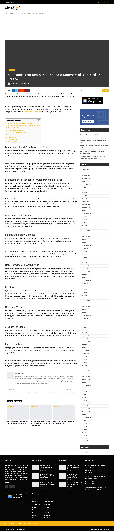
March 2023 (85, 263)
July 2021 (84, 321)
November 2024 (86, 207)
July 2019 (84, 388)
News (34, 515)
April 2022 (84, 295)
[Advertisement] (57, 27)
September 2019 (86, 385)
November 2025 (86, 178)
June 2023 (84, 254)
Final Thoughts (12, 142)
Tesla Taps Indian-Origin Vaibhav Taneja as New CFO (47, 484)
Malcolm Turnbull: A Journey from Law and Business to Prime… (73, 467)
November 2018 (86, 411)
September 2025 (86, 184)
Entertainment (48, 504)
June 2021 (84, 324)
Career (46, 499)
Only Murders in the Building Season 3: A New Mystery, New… (47, 475)
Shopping (47, 515)
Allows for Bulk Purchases (16, 128)
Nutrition (10, 135)
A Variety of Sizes (13, 139)
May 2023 (84, 257)
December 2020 (86, 341)
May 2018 (84, 429)
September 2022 (86, 280)
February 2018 (86, 438)
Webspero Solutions (104, 529)
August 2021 (85, 318)
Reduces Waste (12, 137)
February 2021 (86, 336)
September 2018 (86, 417)
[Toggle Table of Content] (38, 120)
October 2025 (85, 181)
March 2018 (85, 435)
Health (46, 510)
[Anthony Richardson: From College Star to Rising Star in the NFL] (62, 476)
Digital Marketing (49, 501)
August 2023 (85, 248)
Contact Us (32, 523)
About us (13, 523)
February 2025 (86, 201)
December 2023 (86, 236)
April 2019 (84, 397)
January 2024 (85, 233)
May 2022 (84, 292)
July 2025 (84, 187)
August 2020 (85, 353)
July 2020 (84, 356)
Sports (34, 510)
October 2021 (85, 312)
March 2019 (85, 400)
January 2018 (85, 441)
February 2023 (86, 266)
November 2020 (86, 344)
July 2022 (84, 286)
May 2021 (84, 327)
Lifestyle (46, 512)
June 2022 (84, 289)
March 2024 (85, 228)
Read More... (8, 482)
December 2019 (86, 376)
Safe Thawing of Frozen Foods (17, 132)
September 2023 (86, 245)
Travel (46, 518)
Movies (34, 507)
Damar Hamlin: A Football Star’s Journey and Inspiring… (74, 484)
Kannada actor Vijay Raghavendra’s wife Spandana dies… (46, 467)
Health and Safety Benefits (16, 130)
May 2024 (84, 222)
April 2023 (84, 260)
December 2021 (86, 306)
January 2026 (85, 172)
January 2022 (85, 303)
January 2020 (85, 373)
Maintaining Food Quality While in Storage (20, 123)
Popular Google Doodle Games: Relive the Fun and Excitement (34, 2)
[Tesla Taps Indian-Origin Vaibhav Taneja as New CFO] (35, 484)
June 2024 (84, 219)
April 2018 (84, 432)
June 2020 (84, 359)
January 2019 (85, 406)
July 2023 (84, 251)
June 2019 (84, 391)
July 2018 (84, 423)
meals (46, 350)
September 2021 (86, 315)
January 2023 (85, 269)
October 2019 (85, 382)
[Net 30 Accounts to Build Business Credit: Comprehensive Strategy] (18, 412)
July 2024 (84, 216)
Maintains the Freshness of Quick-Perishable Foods (24, 125)
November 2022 (86, 274)
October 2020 (85, 347)
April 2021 (84, 330)
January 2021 (85, 339)
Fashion (46, 507)
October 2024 (85, 210)
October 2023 (85, 242)
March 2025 (85, 199)
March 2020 (85, 368)
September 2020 (86, 350)
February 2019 (86, 403)
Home (7, 523)
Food (33, 512)
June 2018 (84, 426)
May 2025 (84, 193)
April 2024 (84, 225)
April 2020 (84, 365)
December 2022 (86, 271)
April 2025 (84, 196)
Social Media (36, 504)
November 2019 (86, 379)
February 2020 (86, 371)
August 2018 (85, 420)
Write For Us (22, 523)
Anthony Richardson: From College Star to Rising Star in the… (73, 475)
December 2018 (86, 409)
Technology (35, 518)
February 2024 (86, 231)
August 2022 (85, 283)
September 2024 (86, 213)
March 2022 (85, 298)
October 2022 (85, 277)
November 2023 (86, 239)
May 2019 (84, 394)
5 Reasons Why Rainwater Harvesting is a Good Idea (22, 392)
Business (11, 70)
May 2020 (84, 362)
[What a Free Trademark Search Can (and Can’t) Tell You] (64, 412)
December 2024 (86, 204)
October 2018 (85, 414)
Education (35, 501)
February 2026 (86, 169)
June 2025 (84, 190)
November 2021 (86, 309)
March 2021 (85, 333)
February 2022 (86, 301)
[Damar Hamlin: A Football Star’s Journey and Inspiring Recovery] (62, 484)
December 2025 (86, 175)
